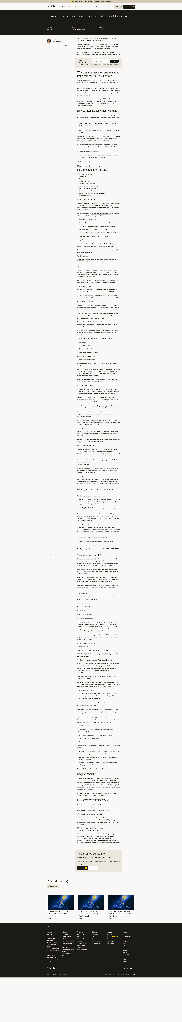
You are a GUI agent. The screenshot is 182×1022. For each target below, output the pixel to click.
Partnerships (110, 941)
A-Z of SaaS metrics (82, 949)
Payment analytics (51, 953)
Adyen (124, 943)
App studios (65, 947)
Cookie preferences (110, 974)
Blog (78, 936)
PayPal (124, 959)
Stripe (124, 934)
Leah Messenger (57, 41)
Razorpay (124, 952)
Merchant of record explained (72, 926)
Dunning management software (52, 960)
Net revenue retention (83, 622)
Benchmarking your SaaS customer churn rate (89, 322)
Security (133, 974)
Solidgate (124, 950)
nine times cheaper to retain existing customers (105, 101)
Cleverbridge (125, 954)
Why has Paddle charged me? (54, 926)
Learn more (108, 1)
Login (109, 6)
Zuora (123, 945)
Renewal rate (80, 259)
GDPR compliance (96, 943)
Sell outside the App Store (67, 944)
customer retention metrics (98, 787)
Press (108, 939)
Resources (92, 6)
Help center (95, 934)
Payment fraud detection (53, 948)
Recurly (124, 948)
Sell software (65, 939)
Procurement (110, 943)
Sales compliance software (51, 945)
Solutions (70, 6)
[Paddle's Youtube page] (131, 968)
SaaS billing (65, 934)
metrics (95, 52)
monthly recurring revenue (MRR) (92, 529)
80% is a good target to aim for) (106, 282)
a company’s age (96, 406)
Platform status (131, 926)
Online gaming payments (68, 941)
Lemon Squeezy (126, 936)
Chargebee (125, 941)
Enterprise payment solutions (67, 954)
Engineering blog (81, 939)
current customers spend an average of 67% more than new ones (99, 99)
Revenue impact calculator (81, 946)
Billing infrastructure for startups (68, 950)
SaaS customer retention (98, 115)
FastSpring (125, 939)
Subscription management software (52, 941)
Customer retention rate (83, 203)
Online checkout (51, 938)
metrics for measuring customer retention (93, 157)
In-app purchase (51, 955)
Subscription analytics (52, 957)
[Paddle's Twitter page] (128, 968)
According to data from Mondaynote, (87, 585)
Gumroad (124, 957)
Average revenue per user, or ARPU (86, 559)
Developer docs (96, 936)
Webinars (79, 941)
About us (109, 934)
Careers (112, 936)
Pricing (77, 6)
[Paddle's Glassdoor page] (134, 968)
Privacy (127, 974)
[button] (118, 7)
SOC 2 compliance (97, 941)
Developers (83, 6)
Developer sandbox (97, 939)
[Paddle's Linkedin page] (124, 968)
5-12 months (107, 682)
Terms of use (120, 974)
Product (64, 6)
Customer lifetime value (83, 449)
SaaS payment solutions (53, 950)
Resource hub (80, 934)
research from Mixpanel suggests (100, 213)
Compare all (125, 961)
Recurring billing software (51, 935)
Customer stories (81, 943)
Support (98, 6)
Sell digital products (67, 936)
